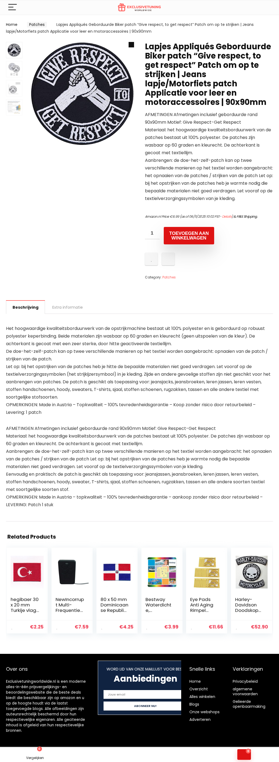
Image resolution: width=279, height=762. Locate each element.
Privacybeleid (245, 681)
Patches (37, 24)
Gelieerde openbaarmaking (249, 704)
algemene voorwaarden (245, 691)
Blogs (194, 704)
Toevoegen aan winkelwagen (189, 236)
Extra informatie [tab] (67, 307)
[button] (131, 44)
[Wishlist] (104, 754)
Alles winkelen (202, 696)
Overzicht (198, 689)
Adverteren (200, 719)
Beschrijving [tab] (25, 307)
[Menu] (12, 7)
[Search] (264, 7)
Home (11, 24)
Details (227, 216)
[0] (244, 754)
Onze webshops (204, 712)
